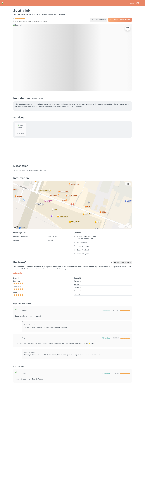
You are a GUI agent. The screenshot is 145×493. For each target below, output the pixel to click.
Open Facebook (83, 250)
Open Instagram (83, 254)
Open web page (83, 246)
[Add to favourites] (127, 28)
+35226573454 (82, 242)
